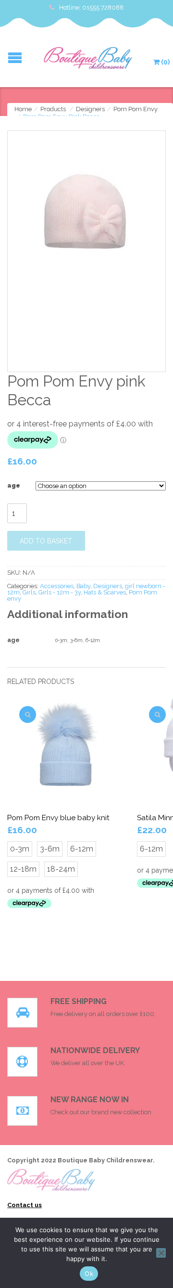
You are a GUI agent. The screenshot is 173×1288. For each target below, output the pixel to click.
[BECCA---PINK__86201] (86, 209)
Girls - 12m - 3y (59, 592)
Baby (83, 586)
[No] (161, 1253)
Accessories (57, 586)
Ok (89, 1273)
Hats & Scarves (105, 592)
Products (53, 109)
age (13, 486)
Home (23, 109)
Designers (90, 109)
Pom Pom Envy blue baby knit (58, 817)
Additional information (67, 613)
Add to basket (46, 541)
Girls (29, 592)
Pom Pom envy (135, 109)
